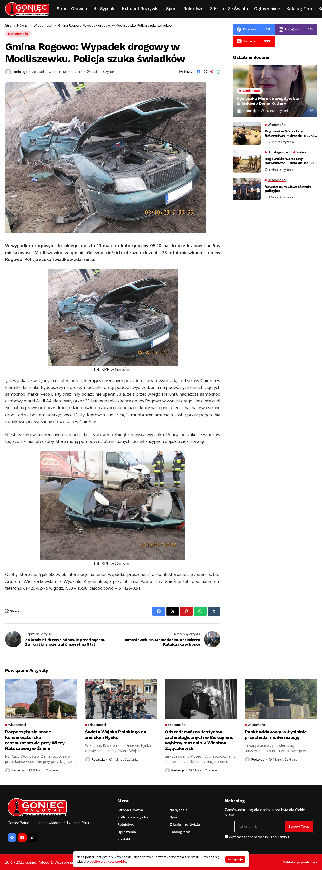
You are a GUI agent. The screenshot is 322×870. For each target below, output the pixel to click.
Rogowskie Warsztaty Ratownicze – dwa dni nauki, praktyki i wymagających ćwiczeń (289, 133)
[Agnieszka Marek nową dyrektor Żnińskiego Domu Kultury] (275, 91)
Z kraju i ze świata (185, 824)
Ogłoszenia (126, 832)
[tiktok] (32, 837)
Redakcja (20, 72)
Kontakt (123, 839)
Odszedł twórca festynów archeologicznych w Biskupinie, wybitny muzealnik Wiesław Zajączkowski (199, 740)
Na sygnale (178, 810)
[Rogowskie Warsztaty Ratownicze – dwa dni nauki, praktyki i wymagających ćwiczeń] (247, 133)
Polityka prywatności (300, 862)
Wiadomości (43, 25)
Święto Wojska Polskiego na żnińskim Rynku (115, 734)
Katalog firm (180, 832)
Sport (174, 817)
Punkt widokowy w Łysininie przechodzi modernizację (276, 734)
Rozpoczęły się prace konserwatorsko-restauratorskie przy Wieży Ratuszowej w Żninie (35, 740)
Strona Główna (16, 25)
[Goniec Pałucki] (27, 9)
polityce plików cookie (108, 861)
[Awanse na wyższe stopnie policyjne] (247, 189)
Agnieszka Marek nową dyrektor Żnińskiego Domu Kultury (269, 101)
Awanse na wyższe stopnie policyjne (288, 188)
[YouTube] (22, 837)
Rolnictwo (125, 824)
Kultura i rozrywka (132, 817)
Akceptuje (235, 859)
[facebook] (12, 837)
